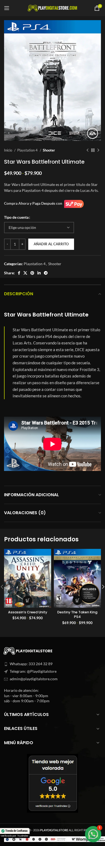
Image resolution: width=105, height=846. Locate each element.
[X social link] (25, 272)
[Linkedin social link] (39, 272)
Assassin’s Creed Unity (27, 612)
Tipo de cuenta (16, 217)
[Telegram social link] (45, 272)
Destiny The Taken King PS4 (77, 614)
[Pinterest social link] (32, 272)
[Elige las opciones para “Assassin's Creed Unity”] (27, 600)
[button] (93, 834)
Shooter (49, 150)
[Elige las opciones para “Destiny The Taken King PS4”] (77, 600)
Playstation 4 (27, 150)
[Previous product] (87, 150)
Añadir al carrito (51, 244)
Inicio (8, 150)
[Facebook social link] (19, 272)
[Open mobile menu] (6, 8)
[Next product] (98, 150)
